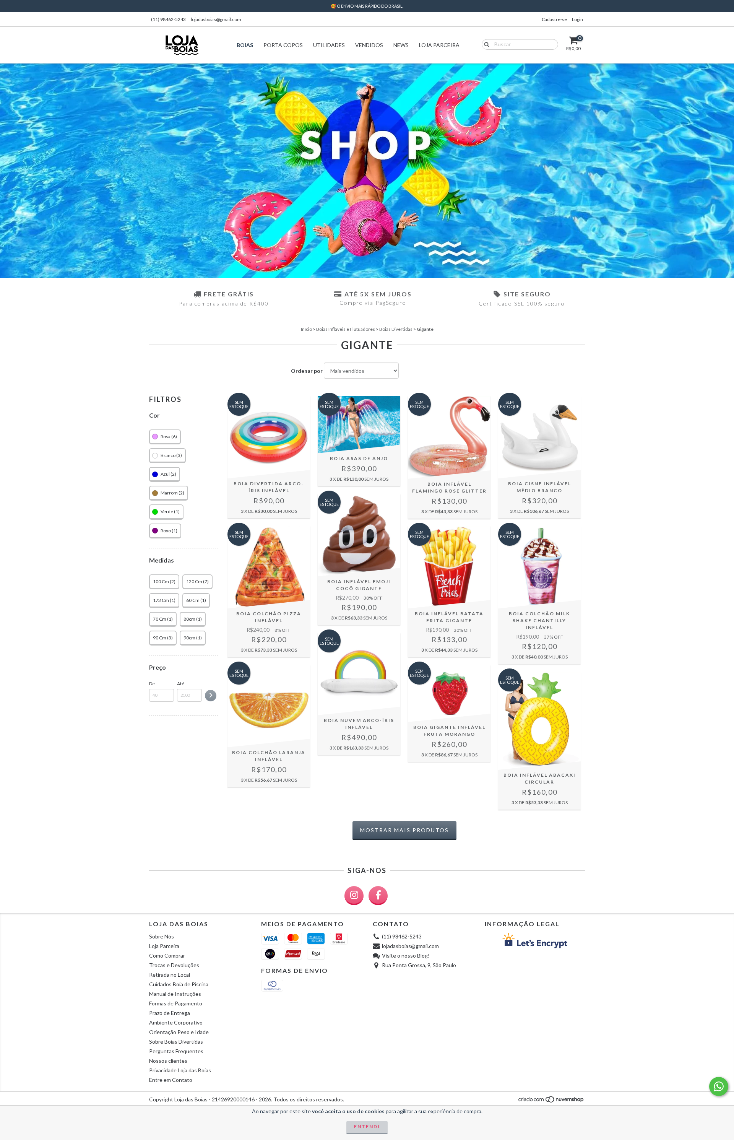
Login (577, 19)
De (152, 683)
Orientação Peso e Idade (179, 1032)
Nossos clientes (168, 1060)
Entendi (367, 1126)
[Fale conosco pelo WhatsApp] (718, 1086)
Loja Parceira (439, 45)
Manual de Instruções (175, 993)
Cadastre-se (554, 19)
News (401, 45)
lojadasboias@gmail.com (216, 19)
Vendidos (369, 45)
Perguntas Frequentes (176, 1051)
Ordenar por (307, 371)
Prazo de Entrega (169, 1013)
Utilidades (329, 45)
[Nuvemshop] (551, 1101)
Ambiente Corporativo (176, 1022)
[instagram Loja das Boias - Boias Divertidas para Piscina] (354, 895)
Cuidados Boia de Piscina (178, 984)
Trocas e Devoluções (174, 965)
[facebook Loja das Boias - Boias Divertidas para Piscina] (378, 895)
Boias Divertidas (395, 329)
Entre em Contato (170, 1080)
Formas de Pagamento (175, 1003)
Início (306, 329)
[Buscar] (485, 44)
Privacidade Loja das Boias (180, 1070)
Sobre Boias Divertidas (176, 1041)
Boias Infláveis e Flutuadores (345, 329)
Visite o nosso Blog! (406, 955)
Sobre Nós (161, 936)
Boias (245, 45)
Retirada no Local (169, 974)
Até (180, 683)
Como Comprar (167, 955)
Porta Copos (283, 45)
